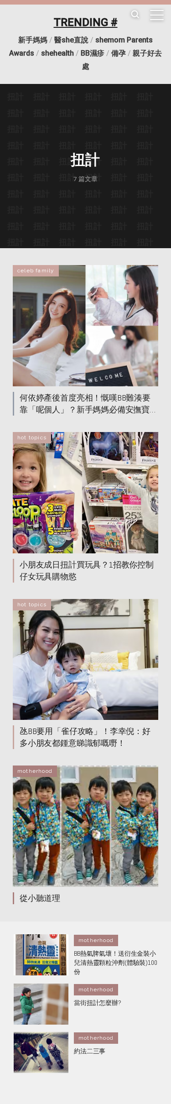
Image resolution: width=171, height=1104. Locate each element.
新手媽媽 (32, 40)
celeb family (35, 270)
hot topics (32, 437)
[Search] (135, 14)
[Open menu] (157, 15)
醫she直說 (71, 40)
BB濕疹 (92, 53)
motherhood (34, 771)
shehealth (57, 53)
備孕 (118, 53)
